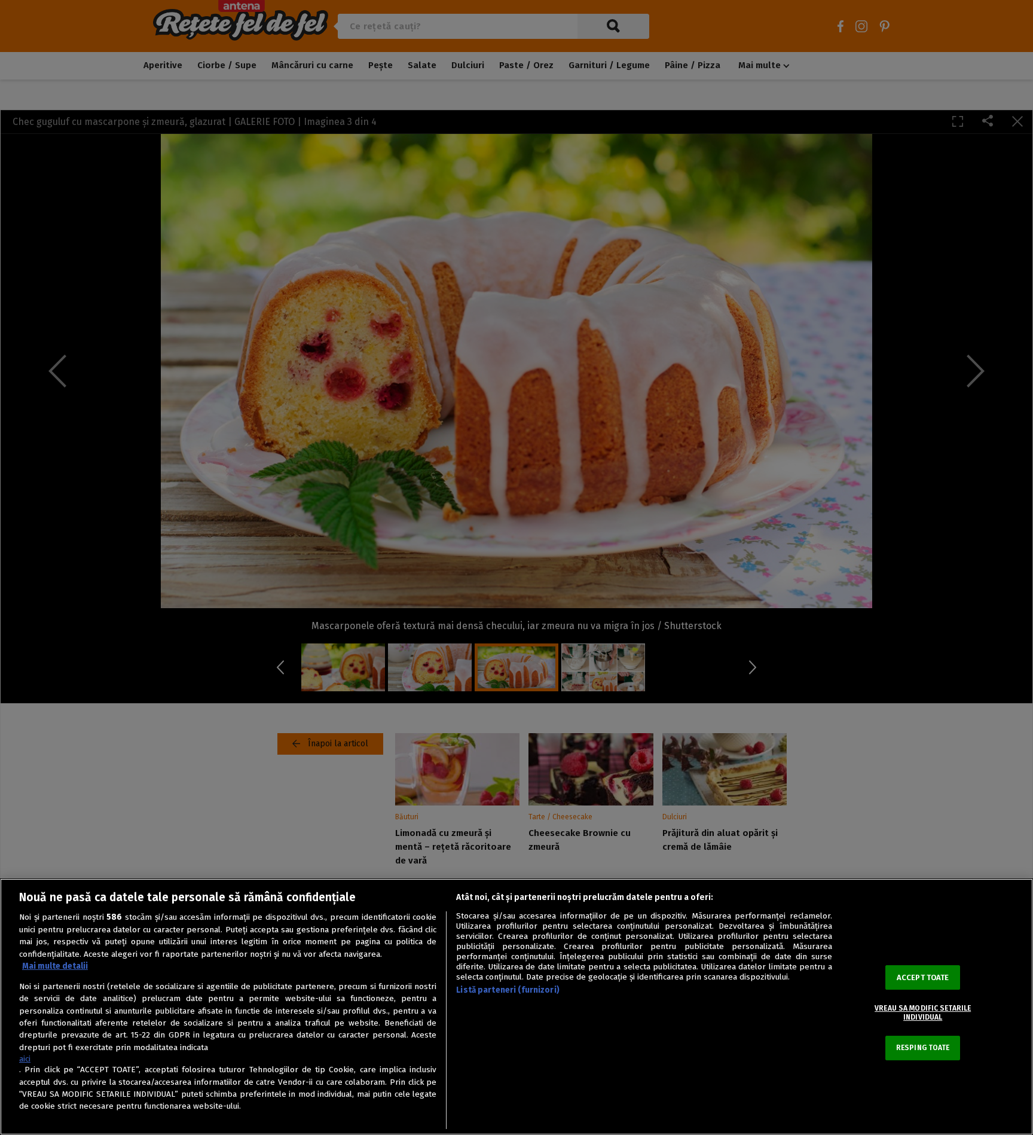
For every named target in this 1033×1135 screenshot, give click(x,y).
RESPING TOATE (923, 1048)
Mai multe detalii (55, 966)
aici (24, 1059)
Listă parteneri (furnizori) (508, 990)
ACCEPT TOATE (923, 977)
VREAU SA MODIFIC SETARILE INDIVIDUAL (923, 1012)
